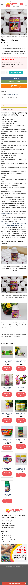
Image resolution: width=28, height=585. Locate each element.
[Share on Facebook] (5, 98)
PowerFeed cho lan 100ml (21, 440)
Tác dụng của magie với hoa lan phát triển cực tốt (21, 361)
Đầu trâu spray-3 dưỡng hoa (21, 388)
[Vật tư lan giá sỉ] (14, 5)
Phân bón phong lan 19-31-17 (7, 414)
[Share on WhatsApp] (2, 98)
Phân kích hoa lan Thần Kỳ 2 (7, 388)
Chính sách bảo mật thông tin (8, 539)
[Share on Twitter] (8, 98)
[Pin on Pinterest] (14, 98)
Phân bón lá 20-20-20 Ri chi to (7, 495)
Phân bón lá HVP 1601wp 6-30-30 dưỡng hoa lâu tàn (20, 468)
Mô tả (4, 106)
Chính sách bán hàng (6, 533)
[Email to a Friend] (11, 98)
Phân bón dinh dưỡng (12, 36)
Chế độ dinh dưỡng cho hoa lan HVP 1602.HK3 (7, 441)
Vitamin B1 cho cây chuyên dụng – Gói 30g (7, 361)
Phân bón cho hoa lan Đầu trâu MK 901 (7, 467)
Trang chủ (3, 36)
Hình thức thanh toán (6, 535)
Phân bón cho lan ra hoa (12, 94)
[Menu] (2, 5)
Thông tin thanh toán (7, 109)
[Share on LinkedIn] (16, 98)
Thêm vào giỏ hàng (16, 72)
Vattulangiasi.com (6, 213)
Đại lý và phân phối (6, 541)
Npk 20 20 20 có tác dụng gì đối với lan (21, 414)
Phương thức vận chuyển (7, 537)
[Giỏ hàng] (26, 5)
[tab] (14, 106)
